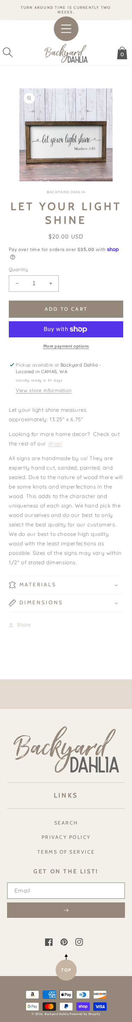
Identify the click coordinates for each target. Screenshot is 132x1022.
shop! (55, 443)
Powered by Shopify (85, 1014)
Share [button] (24, 624)
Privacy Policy (66, 837)
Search (66, 823)
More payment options (66, 346)
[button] (7, 52)
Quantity (18, 269)
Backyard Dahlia (57, 1014)
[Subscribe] (66, 910)
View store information (43, 390)
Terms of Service (66, 852)
